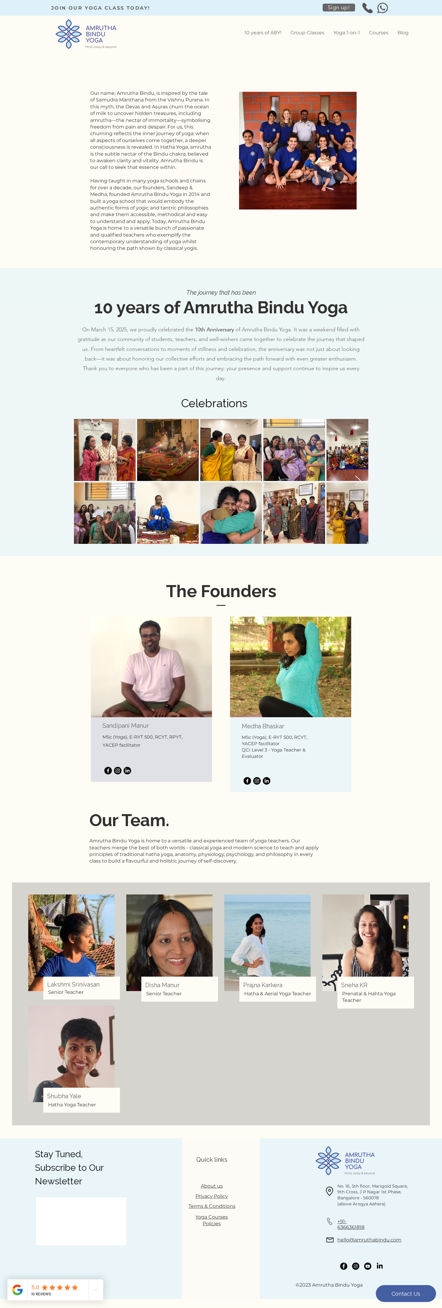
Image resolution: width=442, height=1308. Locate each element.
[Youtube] (367, 1266)
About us (212, 1186)
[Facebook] (108, 770)
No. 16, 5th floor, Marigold (364, 1186)
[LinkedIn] (127, 770)
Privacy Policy (211, 1196)
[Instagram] (117, 770)
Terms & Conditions (212, 1206)
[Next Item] (358, 481)
